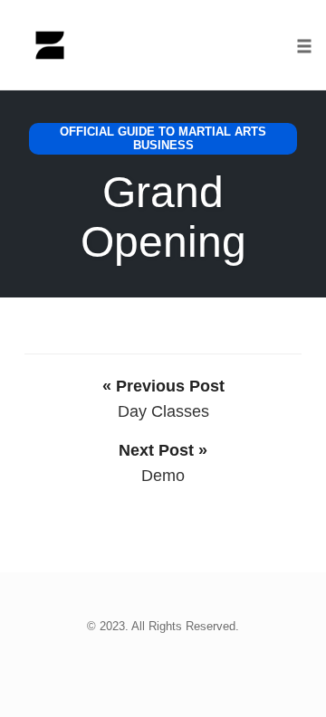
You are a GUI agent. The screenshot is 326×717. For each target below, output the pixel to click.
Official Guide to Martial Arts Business (163, 139)
